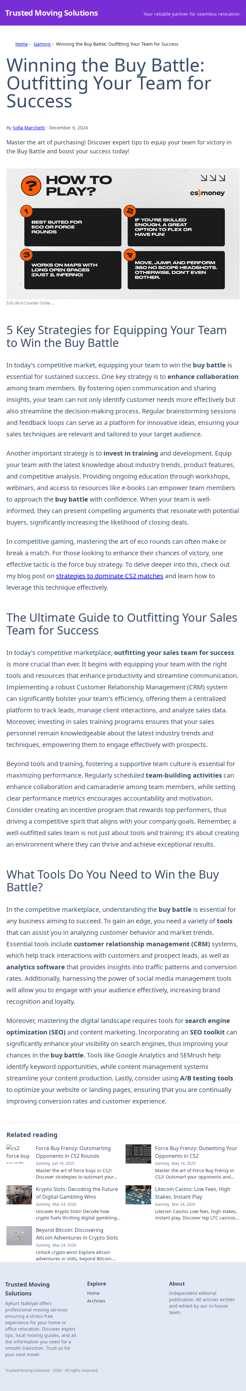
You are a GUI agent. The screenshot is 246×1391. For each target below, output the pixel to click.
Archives (96, 1301)
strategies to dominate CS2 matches (109, 576)
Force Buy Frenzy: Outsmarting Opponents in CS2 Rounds (73, 1152)
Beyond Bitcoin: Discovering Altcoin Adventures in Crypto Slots (77, 1233)
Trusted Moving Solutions (51, 12)
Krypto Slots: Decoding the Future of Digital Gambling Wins (77, 1193)
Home (21, 44)
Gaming (42, 44)
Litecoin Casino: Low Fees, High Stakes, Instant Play (192, 1193)
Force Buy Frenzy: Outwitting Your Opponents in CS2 (196, 1152)
